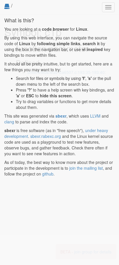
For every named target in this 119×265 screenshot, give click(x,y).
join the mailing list (86, 168)
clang (9, 122)
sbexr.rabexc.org (45, 136)
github (47, 174)
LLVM (95, 116)
